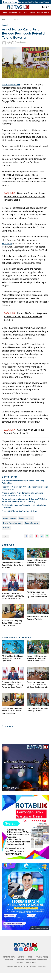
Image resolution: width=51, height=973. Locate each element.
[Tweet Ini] (31, 536)
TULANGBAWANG (11, 84)
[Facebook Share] (26, 536)
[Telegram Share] (42, 536)
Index (30, 957)
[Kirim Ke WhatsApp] (47, 536)
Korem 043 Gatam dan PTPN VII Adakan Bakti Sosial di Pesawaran (25, 488)
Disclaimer (8, 960)
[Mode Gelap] (43, 7)
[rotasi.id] (18, 7)
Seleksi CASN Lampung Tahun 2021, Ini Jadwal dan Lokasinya (24, 506)
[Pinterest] (26, 949)
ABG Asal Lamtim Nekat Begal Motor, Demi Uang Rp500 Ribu (23, 482)
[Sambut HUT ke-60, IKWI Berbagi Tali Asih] (38, 609)
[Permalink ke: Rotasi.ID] (4, 42)
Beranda (22, 957)
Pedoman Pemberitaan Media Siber (31, 960)
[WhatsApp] (35, 949)
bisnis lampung (25, 518)
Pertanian (7, 243)
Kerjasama (31, 963)
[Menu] (3, 7)
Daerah (5, 25)
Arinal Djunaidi (9, 518)
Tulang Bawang (20, 42)
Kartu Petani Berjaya (12, 523)
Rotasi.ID (10, 42)
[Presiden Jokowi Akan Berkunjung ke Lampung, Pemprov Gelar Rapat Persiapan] (13, 582)
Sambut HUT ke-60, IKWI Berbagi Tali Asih (20, 511)
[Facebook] (16, 949)
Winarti (6, 528)
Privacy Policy (42, 957)
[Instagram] (31, 949)
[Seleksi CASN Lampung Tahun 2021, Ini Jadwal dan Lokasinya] (13, 611)
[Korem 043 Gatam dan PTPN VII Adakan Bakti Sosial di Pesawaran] (38, 553)
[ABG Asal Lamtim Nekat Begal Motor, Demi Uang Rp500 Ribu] (13, 554)
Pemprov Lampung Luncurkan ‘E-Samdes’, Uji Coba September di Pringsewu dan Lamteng (24, 500)
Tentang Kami (9, 957)
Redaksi (19, 963)
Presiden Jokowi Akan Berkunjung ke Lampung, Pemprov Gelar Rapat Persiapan (22, 494)
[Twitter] (21, 949)
